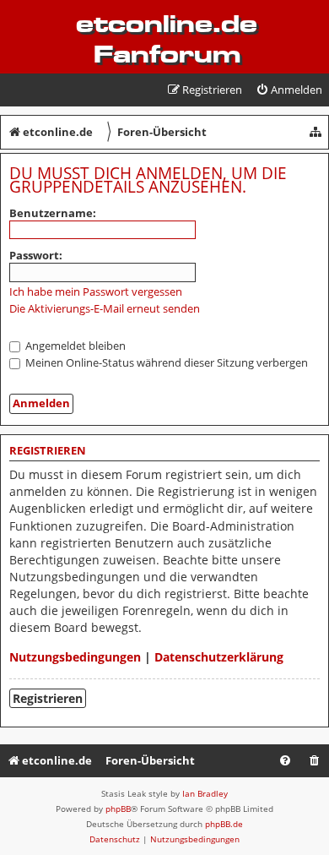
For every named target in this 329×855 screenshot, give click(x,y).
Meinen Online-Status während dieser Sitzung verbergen (165, 362)
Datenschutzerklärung (218, 657)
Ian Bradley (205, 793)
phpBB (118, 808)
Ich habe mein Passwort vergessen (95, 292)
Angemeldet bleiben (74, 345)
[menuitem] (289, 90)
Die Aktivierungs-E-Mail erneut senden (104, 309)
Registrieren (48, 698)
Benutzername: (52, 213)
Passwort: (35, 255)
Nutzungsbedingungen (75, 657)
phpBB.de (224, 824)
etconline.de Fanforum (166, 38)
